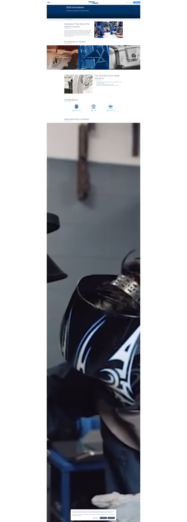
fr (131, 2)
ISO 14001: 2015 (111, 110)
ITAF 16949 (94, 110)
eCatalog (136, 2)
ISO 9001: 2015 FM (77, 110)
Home (65, 19)
